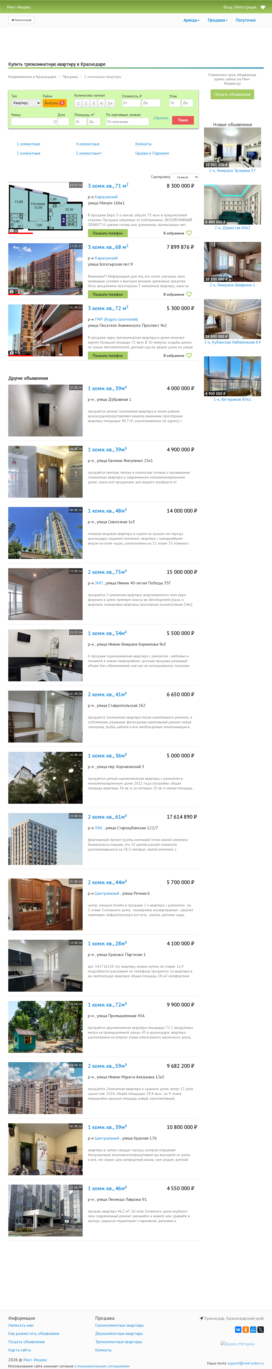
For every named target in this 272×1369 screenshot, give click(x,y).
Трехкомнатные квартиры (118, 1341)
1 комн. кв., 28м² (107, 943)
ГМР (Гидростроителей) (116, 319)
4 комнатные (88, 143)
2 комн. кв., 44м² (107, 882)
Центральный (107, 893)
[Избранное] (262, 8)
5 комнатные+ (89, 153)
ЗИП (99, 582)
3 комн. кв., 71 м (108, 185)
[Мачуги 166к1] (45, 208)
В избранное (174, 233)
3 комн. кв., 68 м (108, 247)
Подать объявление (232, 94)
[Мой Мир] (253, 1329)
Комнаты (143, 143)
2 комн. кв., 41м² (107, 694)
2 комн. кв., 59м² (107, 1065)
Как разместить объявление (34, 1333)
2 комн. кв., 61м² (107, 816)
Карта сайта (19, 1349)
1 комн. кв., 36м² (107, 755)
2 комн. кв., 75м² (107, 571)
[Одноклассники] (246, 1329)
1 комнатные (28, 143)
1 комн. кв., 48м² (107, 510)
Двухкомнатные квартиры (119, 1333)
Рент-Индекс (35, 1359)
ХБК (99, 827)
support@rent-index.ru (245, 1363)
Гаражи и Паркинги (152, 153)
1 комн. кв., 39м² (107, 388)
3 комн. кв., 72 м (108, 308)
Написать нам (20, 1325)
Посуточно (246, 20)
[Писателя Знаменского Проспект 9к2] (45, 330)
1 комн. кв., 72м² (107, 1004)
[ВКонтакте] (238, 1329)
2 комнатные (28, 153)
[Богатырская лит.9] (45, 269)
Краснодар (23, 20)
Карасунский (106, 196)
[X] (260, 1329)
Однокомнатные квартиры (119, 1325)
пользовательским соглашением (103, 1366)
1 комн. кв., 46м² (107, 1188)
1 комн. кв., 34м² (107, 633)
